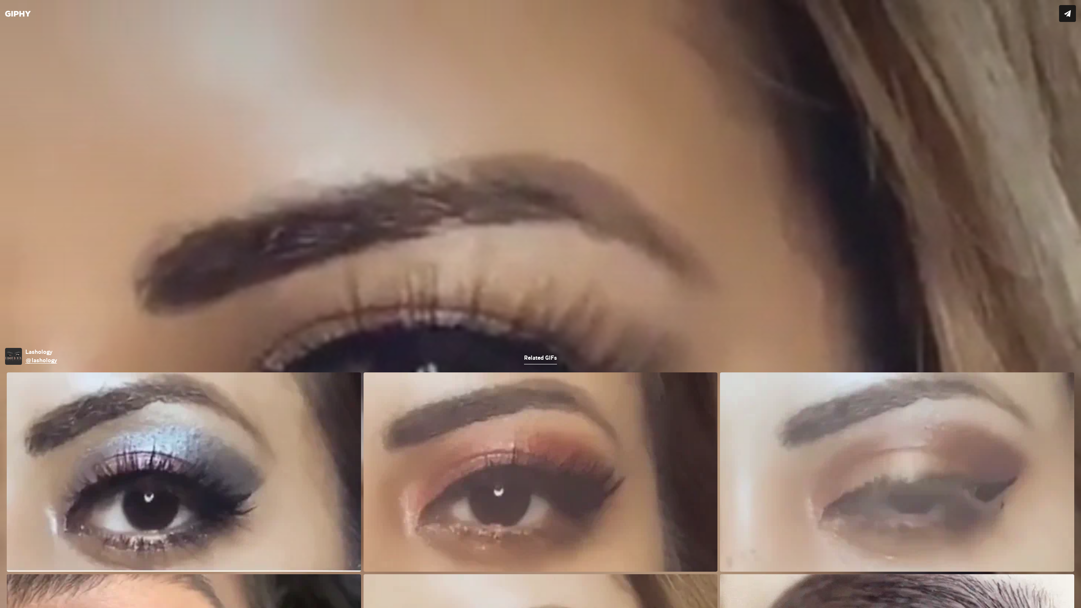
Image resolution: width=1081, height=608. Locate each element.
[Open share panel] (1067, 13)
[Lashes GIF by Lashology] (540, 304)
